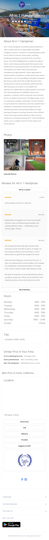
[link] (24, 4)
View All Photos (10, 174)
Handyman (27, 25)
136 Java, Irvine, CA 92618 (24, 32)
